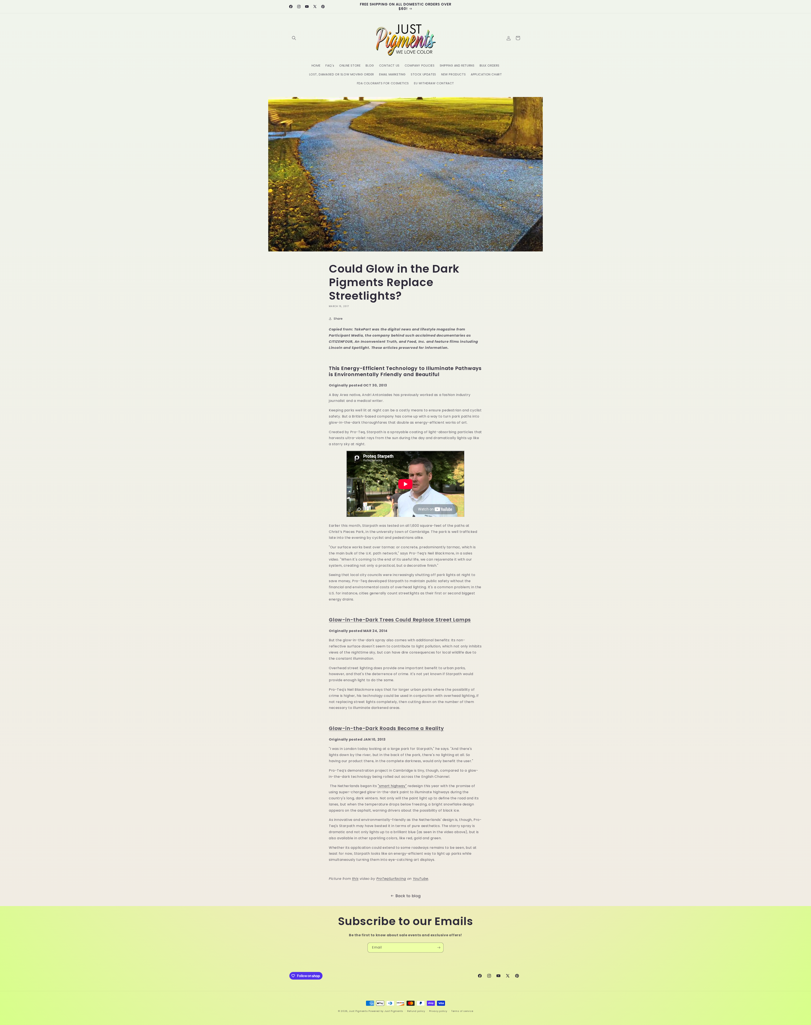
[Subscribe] (438, 948)
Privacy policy (438, 1011)
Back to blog (408, 895)
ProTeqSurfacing (391, 878)
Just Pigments (358, 1011)
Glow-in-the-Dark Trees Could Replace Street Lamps (400, 619)
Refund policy (416, 1011)
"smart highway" (392, 785)
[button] (294, 38)
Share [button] (338, 319)
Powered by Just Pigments (386, 1011)
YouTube (420, 878)
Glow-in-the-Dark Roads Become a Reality (386, 728)
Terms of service (462, 1011)
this (355, 878)
